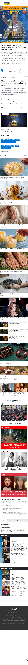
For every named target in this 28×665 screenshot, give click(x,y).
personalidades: (5, 138)
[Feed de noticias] (16, 612)
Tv (13, 145)
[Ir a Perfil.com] (25, 0)
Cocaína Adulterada (6, 145)
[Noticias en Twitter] (13, 612)
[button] (25, 76)
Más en (9, 400)
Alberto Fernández (6, 139)
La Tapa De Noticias (6, 147)
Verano (17, 145)
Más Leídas (4, 535)
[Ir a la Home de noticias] (14, 609)
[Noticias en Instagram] (8, 612)
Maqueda (13, 141)
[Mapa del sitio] (19, 612)
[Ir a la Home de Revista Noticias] (6, 3)
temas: (2, 144)
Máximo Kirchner (5, 141)
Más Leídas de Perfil (6, 568)
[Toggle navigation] (2, 3)
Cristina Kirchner (16, 139)
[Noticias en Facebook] (11, 612)
